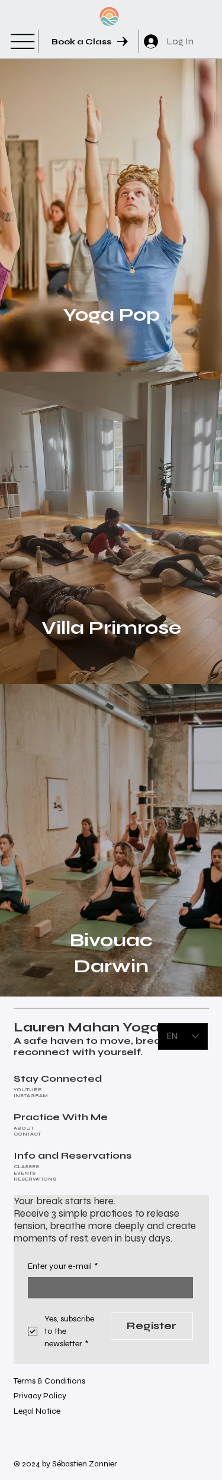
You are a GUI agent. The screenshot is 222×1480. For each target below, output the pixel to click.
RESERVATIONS (35, 1179)
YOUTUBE (27, 1089)
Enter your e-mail (63, 1266)
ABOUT (24, 1128)
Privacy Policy (40, 1396)
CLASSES (26, 1166)
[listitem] (111, 215)
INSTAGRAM (31, 1095)
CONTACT (27, 1134)
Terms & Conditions (49, 1381)
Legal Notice (37, 1411)
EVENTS (25, 1173)
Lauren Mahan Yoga (86, 1027)
